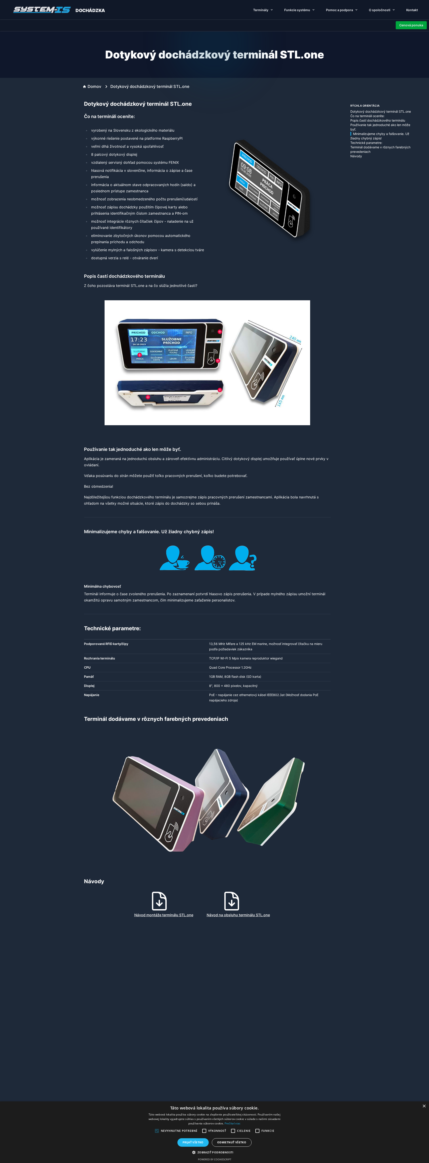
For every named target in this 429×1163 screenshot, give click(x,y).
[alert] (214, 1132)
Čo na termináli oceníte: (367, 116)
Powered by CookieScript (214, 1159)
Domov (94, 86)
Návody (356, 156)
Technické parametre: (366, 143)
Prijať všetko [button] (193, 1142)
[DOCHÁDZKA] (42, 10)
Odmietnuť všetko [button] (231, 1142)
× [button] (424, 1106)
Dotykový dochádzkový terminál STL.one (380, 111)
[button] (214, 1152)
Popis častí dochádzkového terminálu (377, 120)
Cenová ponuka (411, 25)
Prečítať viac (233, 1123)
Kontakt (412, 10)
